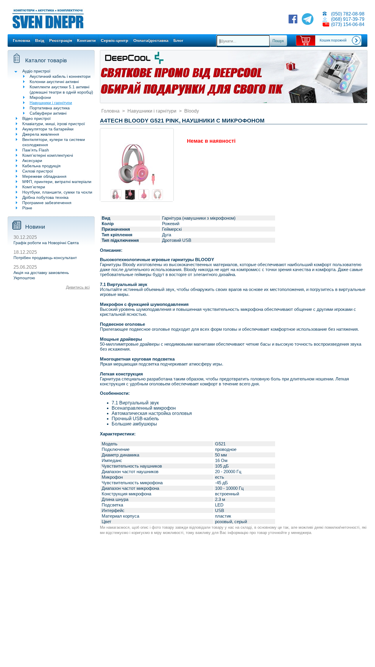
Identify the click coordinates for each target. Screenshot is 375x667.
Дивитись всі (78, 287)
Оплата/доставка (150, 40)
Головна (21, 40)
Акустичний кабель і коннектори (60, 76)
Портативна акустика (50, 108)
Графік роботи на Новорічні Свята (46, 242)
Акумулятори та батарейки (48, 129)
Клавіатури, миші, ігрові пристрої (53, 123)
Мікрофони (40, 97)
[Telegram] (307, 19)
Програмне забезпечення (46, 202)
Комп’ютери (33, 187)
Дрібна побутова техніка (45, 197)
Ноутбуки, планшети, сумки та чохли (57, 192)
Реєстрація (60, 40)
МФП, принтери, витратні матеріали (56, 181)
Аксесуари (32, 160)
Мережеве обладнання (44, 176)
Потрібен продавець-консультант (45, 257)
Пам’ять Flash (35, 150)
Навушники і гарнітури (51, 102)
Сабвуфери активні (48, 113)
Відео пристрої (36, 118)
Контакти (86, 40)
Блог (178, 40)
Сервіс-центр (114, 40)
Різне (27, 208)
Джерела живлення (40, 134)
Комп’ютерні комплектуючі (47, 155)
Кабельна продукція (41, 165)
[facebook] (293, 19)
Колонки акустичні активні (54, 81)
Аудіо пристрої (36, 71)
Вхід (39, 40)
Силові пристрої (37, 171)
